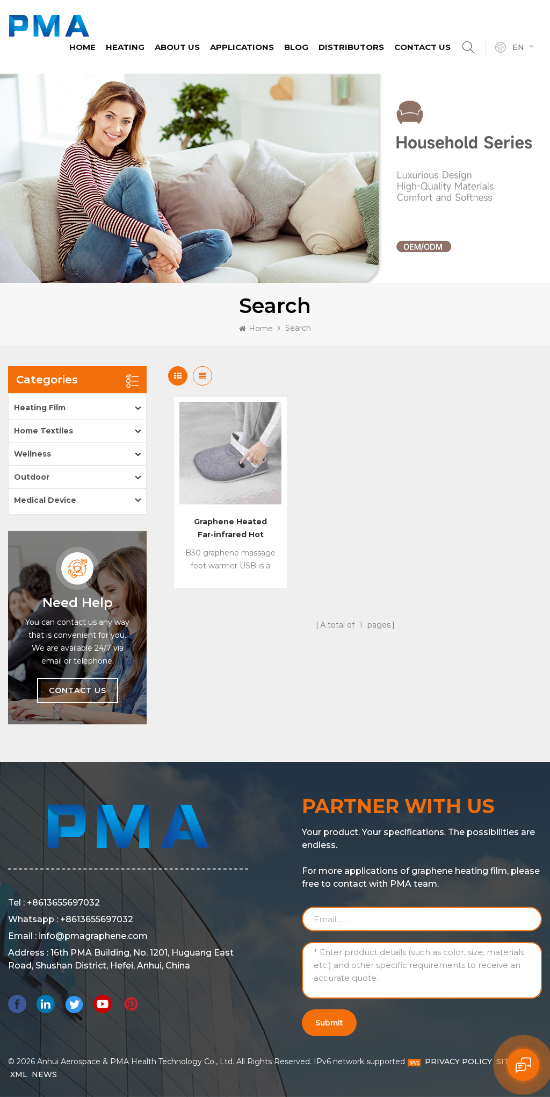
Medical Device (45, 500)
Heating (125, 47)
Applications (242, 47)
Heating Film (40, 407)
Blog (296, 47)
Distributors (351, 47)
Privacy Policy (458, 1061)
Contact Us (422, 47)
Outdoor (31, 477)
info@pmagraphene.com (93, 936)
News (44, 1074)
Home (82, 47)
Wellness (32, 454)
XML (18, 1074)
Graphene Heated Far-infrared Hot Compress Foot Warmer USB (230, 529)
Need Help (77, 602)
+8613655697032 (63, 902)
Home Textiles (43, 431)
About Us (177, 47)
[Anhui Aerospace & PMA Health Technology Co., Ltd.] (49, 26)
